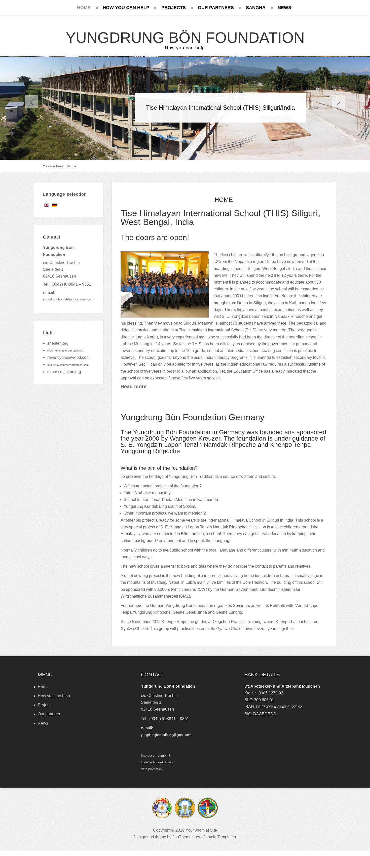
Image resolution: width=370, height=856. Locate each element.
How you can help (54, 696)
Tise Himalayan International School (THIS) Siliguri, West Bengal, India (220, 217)
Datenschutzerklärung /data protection (158, 765)
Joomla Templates (219, 837)
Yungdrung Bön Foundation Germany (193, 417)
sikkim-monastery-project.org (65, 350)
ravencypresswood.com (68, 357)
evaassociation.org (64, 372)
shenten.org (57, 343)
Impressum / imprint (155, 755)
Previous (31, 101)
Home (43, 687)
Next (338, 101)
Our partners (49, 714)
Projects (45, 705)
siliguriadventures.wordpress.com (68, 364)
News (43, 723)
